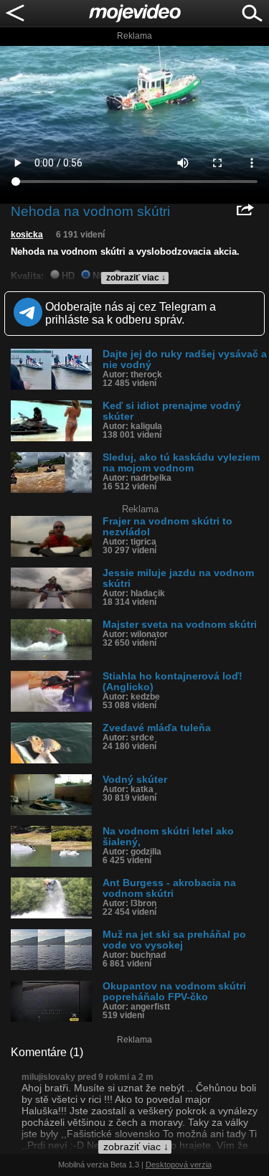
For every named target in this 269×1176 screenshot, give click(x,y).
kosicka (27, 234)
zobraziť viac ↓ (136, 278)
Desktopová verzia (179, 1164)
